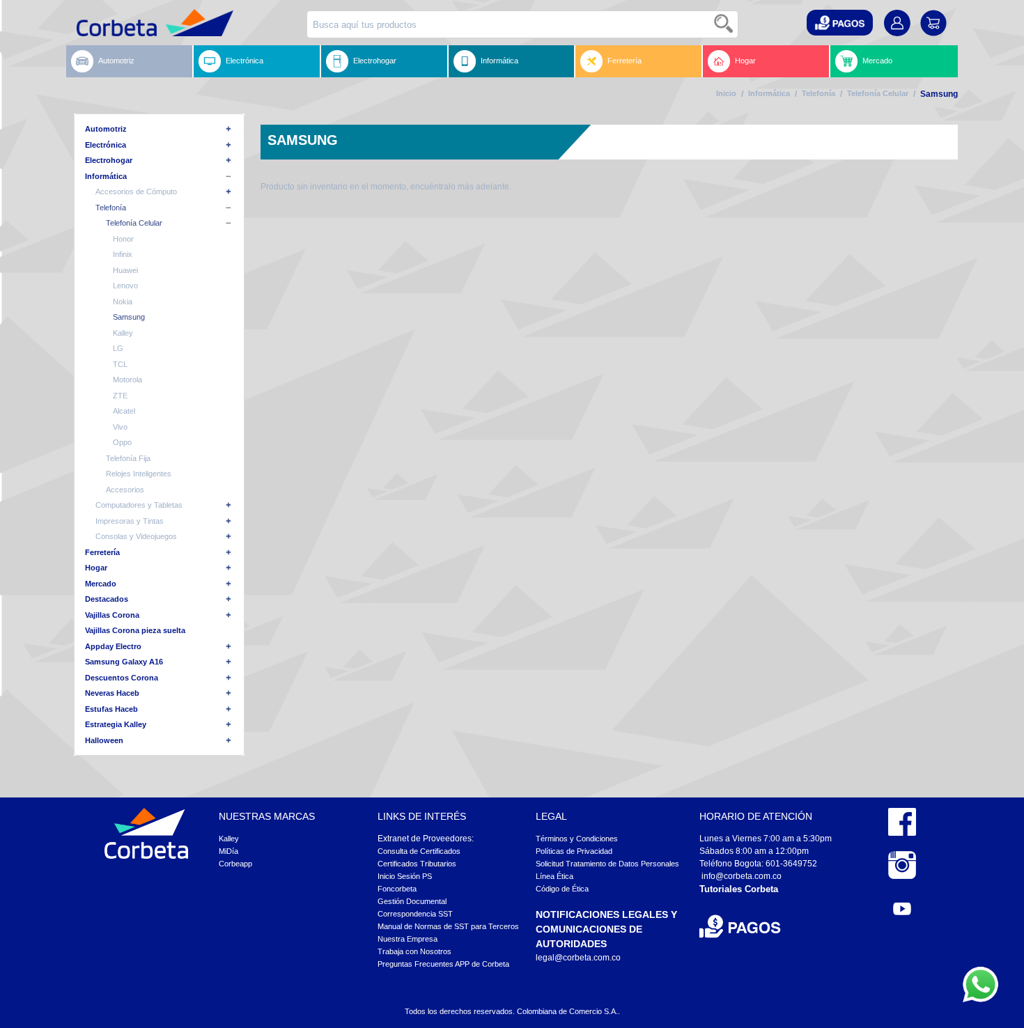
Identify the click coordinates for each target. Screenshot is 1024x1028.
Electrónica (244, 60)
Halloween (104, 740)
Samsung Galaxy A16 (124, 661)
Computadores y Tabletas (139, 505)
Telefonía (818, 93)
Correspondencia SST (415, 914)
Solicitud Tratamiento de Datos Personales (607, 863)
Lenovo (125, 285)
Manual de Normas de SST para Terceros (448, 926)
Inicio (726, 93)
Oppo (122, 442)
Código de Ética (562, 889)
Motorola (127, 379)
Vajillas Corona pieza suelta (135, 630)
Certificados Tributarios (417, 863)
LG (118, 348)
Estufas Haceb (111, 709)
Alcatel (124, 411)
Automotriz (116, 60)
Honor (123, 239)
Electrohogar (374, 60)
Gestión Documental (412, 901)
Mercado (877, 60)
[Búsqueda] (724, 24)
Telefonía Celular (877, 93)
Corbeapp (235, 863)
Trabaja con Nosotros (414, 951)
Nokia (122, 301)
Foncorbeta (397, 889)
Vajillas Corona (112, 615)
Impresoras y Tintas (129, 521)
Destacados (106, 599)
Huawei (125, 270)
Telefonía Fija (128, 458)
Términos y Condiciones (577, 838)
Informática (499, 60)
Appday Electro (113, 646)
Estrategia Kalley (115, 724)
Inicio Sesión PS (405, 876)
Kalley (123, 333)
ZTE (120, 395)
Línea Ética (554, 876)
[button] (840, 23)
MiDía (228, 851)
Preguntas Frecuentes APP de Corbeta (443, 964)
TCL (120, 364)
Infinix (122, 254)
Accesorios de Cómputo (136, 191)
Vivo (120, 427)
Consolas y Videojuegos (136, 536)
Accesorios (125, 489)
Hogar (745, 60)
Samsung (129, 317)
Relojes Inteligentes (138, 473)
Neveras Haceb (112, 693)
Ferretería (624, 60)
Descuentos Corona (121, 677)
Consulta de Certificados (419, 851)
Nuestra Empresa (407, 939)
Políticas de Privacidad (574, 851)
